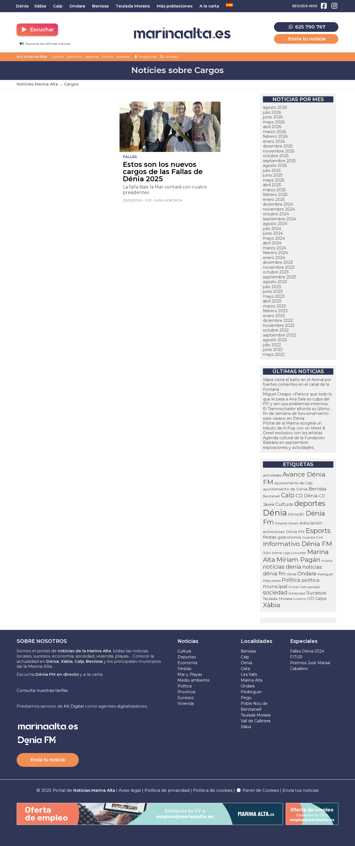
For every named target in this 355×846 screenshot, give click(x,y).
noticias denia (282, 566)
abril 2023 (272, 301)
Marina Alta (251, 680)
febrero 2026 (275, 136)
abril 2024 (272, 242)
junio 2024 (273, 233)
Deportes (187, 656)
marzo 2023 (274, 306)
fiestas (269, 537)
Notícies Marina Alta (37, 84)
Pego (266, 581)
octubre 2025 (275, 155)
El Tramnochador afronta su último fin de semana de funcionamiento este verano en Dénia (296, 413)
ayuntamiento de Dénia (285, 489)
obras (291, 574)
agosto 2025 (275, 165)
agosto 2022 (275, 339)
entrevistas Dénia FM (284, 531)
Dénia (275, 513)
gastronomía (289, 537)
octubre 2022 (276, 330)
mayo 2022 (274, 354)
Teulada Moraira (277, 598)
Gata (245, 668)
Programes (147, 57)
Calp (288, 495)
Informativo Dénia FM (297, 544)
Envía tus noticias (300, 790)
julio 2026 (272, 112)
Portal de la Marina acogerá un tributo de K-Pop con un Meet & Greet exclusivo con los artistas (294, 428)
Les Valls (249, 674)
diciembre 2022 (278, 320)
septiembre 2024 (279, 218)
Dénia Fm (74, 57)
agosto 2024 (275, 223)
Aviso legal (130, 790)
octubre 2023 (276, 272)
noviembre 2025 (278, 151)
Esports (318, 530)
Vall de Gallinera (255, 720)
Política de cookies (212, 790)
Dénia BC (296, 514)
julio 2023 (272, 286)
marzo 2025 (274, 189)
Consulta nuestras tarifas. (43, 690)
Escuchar (41, 30)
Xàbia (271, 605)
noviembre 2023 (279, 267)
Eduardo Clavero (287, 523)
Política (107, 57)
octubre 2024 (276, 213)
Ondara (306, 573)
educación (311, 523)
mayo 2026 (274, 122)
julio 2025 (272, 170)
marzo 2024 (274, 247)
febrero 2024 (275, 252)
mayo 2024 (274, 238)
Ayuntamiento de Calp (293, 483)
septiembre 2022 (279, 335)
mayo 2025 (273, 180)
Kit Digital (74, 706)
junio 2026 (273, 117)
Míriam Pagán (298, 559)
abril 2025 (272, 184)
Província (186, 691)
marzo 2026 (274, 131)
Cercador (171, 57)
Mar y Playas (190, 674)
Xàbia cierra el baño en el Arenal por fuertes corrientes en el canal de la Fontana (297, 384)
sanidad (314, 587)
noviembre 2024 (279, 209)
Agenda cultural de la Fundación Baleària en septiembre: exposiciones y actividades (294, 442)
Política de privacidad (167, 790)
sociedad (123, 57)
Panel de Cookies (260, 790)
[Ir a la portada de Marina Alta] (182, 33)
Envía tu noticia (306, 39)
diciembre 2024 (278, 204)
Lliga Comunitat (294, 553)
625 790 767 (309, 27)
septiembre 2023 (279, 277)
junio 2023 (273, 291)
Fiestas (184, 668)
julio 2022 (272, 344)
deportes (92, 57)
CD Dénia (307, 495)
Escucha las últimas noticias (47, 44)
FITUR (296, 656)
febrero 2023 (275, 310)
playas (276, 581)
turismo (299, 599)
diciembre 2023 (278, 262)
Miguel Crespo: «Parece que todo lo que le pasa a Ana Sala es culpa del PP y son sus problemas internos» (297, 399)
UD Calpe (317, 598)
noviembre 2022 (279, 325)
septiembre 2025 (279, 160)
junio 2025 (272, 175)
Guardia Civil (312, 537)
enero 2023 (274, 315)
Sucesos (316, 593)
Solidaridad (296, 593)
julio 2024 (272, 228)
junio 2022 (273, 349)
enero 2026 (274, 141)
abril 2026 (272, 126)
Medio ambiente (194, 680)
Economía (187, 662)
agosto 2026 (275, 107)
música (326, 561)
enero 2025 (274, 199)
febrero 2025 (275, 194)
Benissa (317, 488)
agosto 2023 (275, 281)
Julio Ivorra (272, 553)
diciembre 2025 (278, 146)
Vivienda (186, 703)
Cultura (57, 57)
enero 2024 (274, 257)
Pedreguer (325, 574)
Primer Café (297, 587)
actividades (272, 475)
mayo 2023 (274, 296)
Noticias (188, 641)
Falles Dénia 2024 (307, 651)
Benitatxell (271, 496)
